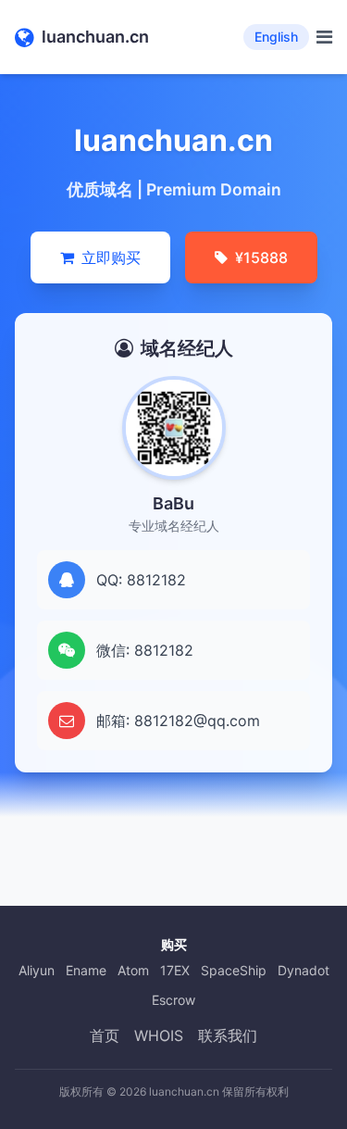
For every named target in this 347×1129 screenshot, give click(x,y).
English (276, 36)
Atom (133, 970)
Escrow (173, 1000)
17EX (175, 970)
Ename (86, 970)
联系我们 (227, 1035)
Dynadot (303, 970)
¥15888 (261, 257)
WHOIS (158, 1035)
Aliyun (37, 970)
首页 (104, 1035)
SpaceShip (233, 970)
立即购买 (111, 257)
